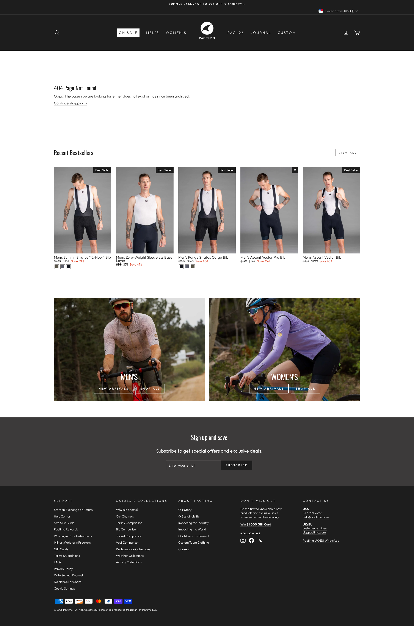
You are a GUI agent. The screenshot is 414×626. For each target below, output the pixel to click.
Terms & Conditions (67, 556)
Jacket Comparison (129, 536)
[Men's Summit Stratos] (57, 267)
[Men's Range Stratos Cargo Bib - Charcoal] (187, 267)
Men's (152, 32)
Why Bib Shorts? (127, 510)
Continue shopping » (70, 103)
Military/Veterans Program (72, 542)
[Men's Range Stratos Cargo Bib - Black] (181, 267)
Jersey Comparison (129, 523)
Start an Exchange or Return (73, 510)
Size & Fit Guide (64, 523)
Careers (184, 549)
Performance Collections (133, 549)
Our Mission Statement (193, 536)
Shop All (150, 388)
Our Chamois (125, 516)
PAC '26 (235, 32)
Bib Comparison (127, 529)
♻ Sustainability (188, 516)
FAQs (57, 562)
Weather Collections (130, 556)
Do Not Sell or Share (68, 582)
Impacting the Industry (193, 523)
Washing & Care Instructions (73, 536)
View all (348, 152)
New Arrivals (114, 388)
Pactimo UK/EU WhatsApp (321, 541)
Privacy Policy (63, 569)
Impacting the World (192, 529)
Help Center (62, 516)
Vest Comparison (127, 542)
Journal (261, 32)
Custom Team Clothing (193, 542)
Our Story (184, 510)
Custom (287, 32)
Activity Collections (129, 562)
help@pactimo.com (316, 517)
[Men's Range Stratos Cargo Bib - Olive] (193, 267)
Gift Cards (61, 549)
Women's (176, 32)
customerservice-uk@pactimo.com (315, 530)
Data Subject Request (68, 575)
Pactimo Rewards (66, 529)
